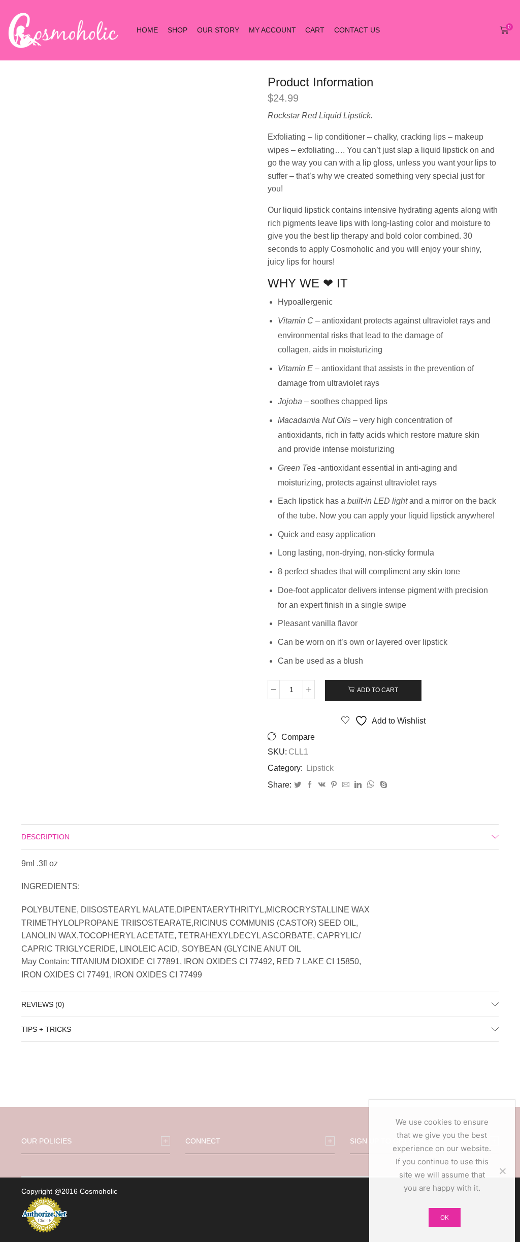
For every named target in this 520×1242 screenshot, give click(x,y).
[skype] (382, 785)
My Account (272, 30)
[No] (502, 1171)
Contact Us (357, 30)
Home (147, 30)
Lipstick (320, 768)
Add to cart (377, 690)
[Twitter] (297, 785)
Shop (177, 30)
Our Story (218, 30)
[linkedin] (358, 785)
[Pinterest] (334, 785)
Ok (444, 1217)
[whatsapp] (370, 785)
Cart (314, 30)
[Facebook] (310, 785)
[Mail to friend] (346, 785)
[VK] (322, 785)
